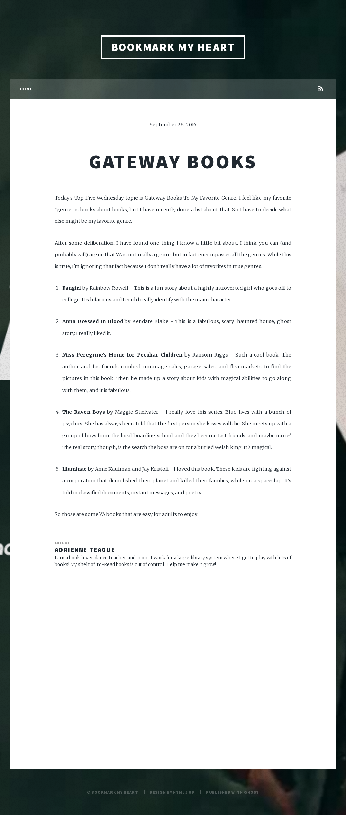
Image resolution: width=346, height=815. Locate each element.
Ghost (251, 792)
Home (26, 88)
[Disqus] (173, 661)
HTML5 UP (183, 792)
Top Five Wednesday (99, 198)
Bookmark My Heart (173, 47)
